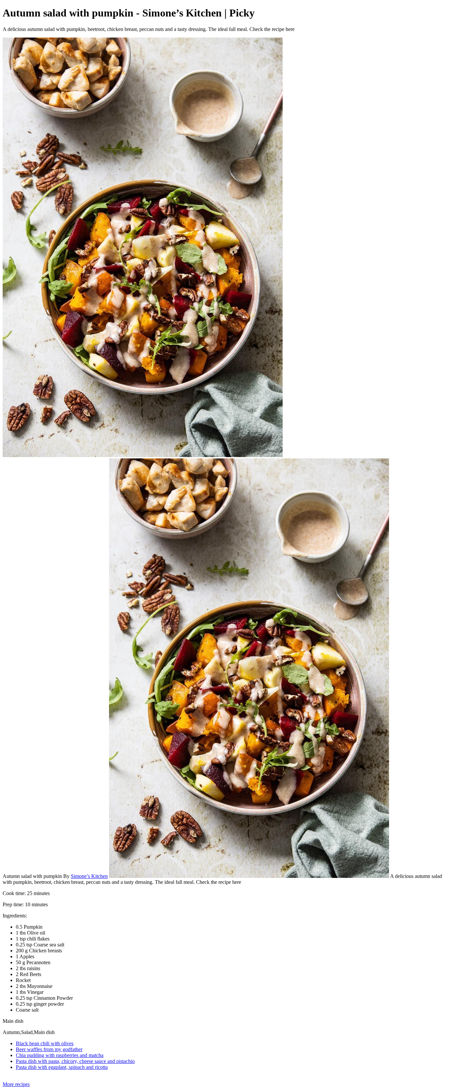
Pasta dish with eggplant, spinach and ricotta (62, 1067)
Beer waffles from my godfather (49, 1049)
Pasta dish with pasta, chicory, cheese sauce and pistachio (75, 1061)
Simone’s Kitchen (89, 876)
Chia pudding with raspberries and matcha (59, 1055)
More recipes (16, 1084)
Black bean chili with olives (44, 1043)
